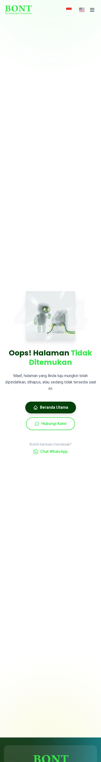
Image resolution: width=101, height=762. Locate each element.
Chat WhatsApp (54, 451)
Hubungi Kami (53, 423)
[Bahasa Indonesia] (68, 9)
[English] (81, 9)
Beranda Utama (54, 407)
